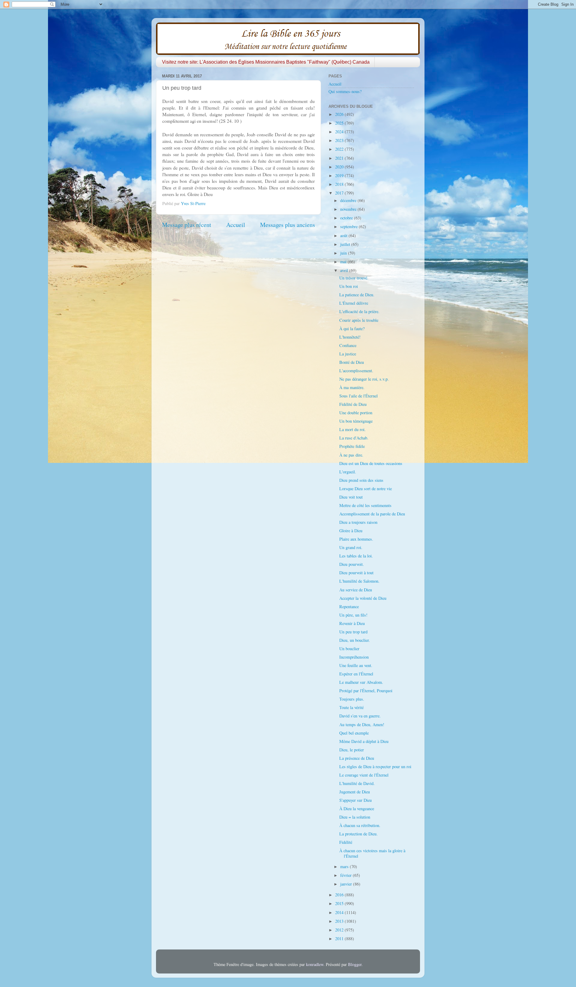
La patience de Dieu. (356, 294)
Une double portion (355, 412)
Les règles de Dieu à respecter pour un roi (375, 766)
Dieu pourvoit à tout (356, 572)
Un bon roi (348, 286)
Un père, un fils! (353, 615)
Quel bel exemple (354, 733)
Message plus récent (186, 225)
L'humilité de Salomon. (359, 581)
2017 (340, 193)
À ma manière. (351, 387)
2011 (340, 938)
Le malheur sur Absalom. (361, 682)
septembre (349, 226)
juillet (345, 244)
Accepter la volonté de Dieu (362, 598)
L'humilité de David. (357, 783)
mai (344, 261)
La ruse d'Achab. (353, 438)
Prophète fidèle (352, 446)
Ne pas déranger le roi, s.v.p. (364, 379)
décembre (349, 200)
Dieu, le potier (351, 750)
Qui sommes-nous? (345, 91)
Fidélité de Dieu (353, 404)
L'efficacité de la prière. (359, 311)
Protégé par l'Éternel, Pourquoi (365, 690)
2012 (340, 930)
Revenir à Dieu (352, 623)
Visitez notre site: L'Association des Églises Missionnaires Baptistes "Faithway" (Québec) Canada (266, 62)
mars (345, 866)
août (344, 235)
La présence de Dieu (356, 758)
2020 (340, 167)
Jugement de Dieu (354, 792)
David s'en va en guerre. (360, 716)
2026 (340, 114)
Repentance (349, 606)
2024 (340, 131)
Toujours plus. (351, 699)
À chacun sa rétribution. (359, 825)
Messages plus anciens (287, 225)
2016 (340, 895)
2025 (340, 123)
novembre (349, 209)
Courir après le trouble (358, 320)
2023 (340, 140)
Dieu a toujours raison (358, 522)
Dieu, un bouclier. (354, 640)
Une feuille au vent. (355, 665)
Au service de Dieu (355, 590)
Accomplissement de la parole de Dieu (372, 514)
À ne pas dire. (351, 455)
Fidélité (345, 842)
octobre (347, 218)
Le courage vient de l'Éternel (363, 775)
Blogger (355, 964)
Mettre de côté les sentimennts (365, 505)
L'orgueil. (347, 472)
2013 (340, 921)
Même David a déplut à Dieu (363, 741)
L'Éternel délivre (353, 303)
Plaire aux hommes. (356, 539)
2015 (340, 903)
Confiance (347, 345)
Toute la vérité (351, 707)
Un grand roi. (350, 547)
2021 (340, 158)
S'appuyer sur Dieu (355, 800)
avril (344, 270)
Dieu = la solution (354, 817)
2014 (340, 912)
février (346, 875)
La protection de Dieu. (358, 834)
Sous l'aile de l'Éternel (358, 396)
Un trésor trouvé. (353, 278)
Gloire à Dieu (350, 530)
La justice (347, 354)
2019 (340, 175)
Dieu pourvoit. (351, 564)
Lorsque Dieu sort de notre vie (365, 488)
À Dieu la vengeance (356, 808)
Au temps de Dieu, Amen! (361, 724)
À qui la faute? (351, 328)
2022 (340, 149)
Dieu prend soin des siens (361, 480)
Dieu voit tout (351, 497)
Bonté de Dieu (351, 362)
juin (344, 253)
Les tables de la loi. (356, 556)
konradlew (314, 964)
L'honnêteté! (350, 337)
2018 (340, 184)
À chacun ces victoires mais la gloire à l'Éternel (372, 853)
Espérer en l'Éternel (356, 674)
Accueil (235, 225)
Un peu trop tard (353, 632)
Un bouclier (349, 648)
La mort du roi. (352, 429)
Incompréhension (354, 657)
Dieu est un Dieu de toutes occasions (370, 463)
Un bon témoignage (356, 421)
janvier (346, 884)
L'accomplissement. (356, 370)
